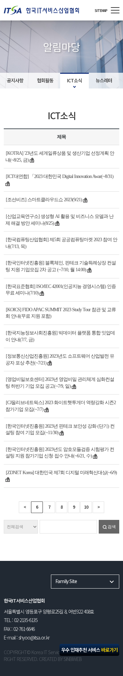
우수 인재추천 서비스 (89, 649)
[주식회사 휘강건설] (46, 10)
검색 (112, 526)
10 (86, 507)
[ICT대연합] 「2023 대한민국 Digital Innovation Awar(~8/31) (59, 176)
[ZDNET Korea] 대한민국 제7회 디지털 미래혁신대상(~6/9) (61, 472)
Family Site (66, 581)
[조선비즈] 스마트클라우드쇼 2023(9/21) (44, 199)
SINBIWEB (73, 659)
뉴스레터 (104, 80)
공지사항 (15, 80)
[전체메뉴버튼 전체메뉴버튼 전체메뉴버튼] (115, 10)
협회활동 (45, 80)
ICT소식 (74, 80)
